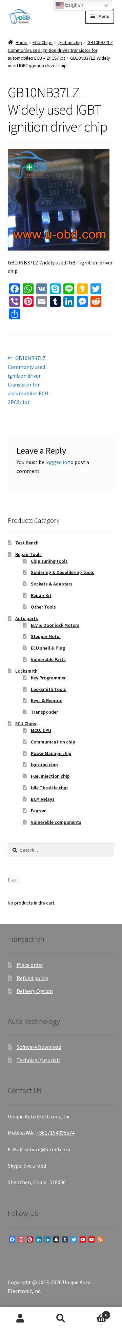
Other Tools (43, 607)
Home (21, 42)
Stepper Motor (46, 636)
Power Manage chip (51, 753)
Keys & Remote (46, 700)
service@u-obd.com (47, 1149)
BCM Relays (43, 799)
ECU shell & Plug (48, 648)
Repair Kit (41, 595)
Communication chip (53, 742)
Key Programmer (48, 678)
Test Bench (27, 543)
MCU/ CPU (41, 730)
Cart (94, 1312)
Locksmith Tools (48, 689)
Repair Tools (28, 554)
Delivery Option (35, 991)
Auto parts (26, 618)
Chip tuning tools (49, 561)
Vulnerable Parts (48, 659)
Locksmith (26, 671)
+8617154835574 (55, 1132)
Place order (30, 964)
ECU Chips (43, 42)
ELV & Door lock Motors (55, 625)
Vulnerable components (56, 822)
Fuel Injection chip (50, 776)
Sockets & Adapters (52, 584)
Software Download (39, 1047)
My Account (20, 1318)
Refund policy (32, 978)
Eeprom (39, 811)
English (73, 5)
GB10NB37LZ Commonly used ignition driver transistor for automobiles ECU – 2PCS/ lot (60, 50)
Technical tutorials (39, 1060)
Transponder (44, 712)
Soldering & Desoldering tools (62, 572)
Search (61, 1318)
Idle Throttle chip (49, 788)
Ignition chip (70, 42)
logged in (56, 462)
